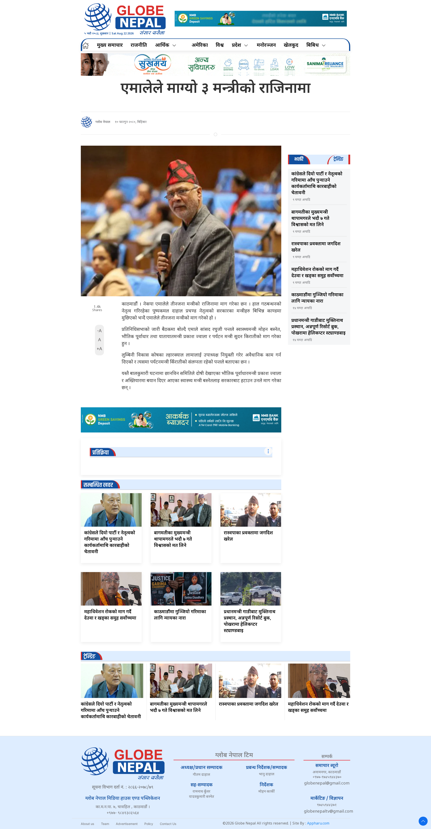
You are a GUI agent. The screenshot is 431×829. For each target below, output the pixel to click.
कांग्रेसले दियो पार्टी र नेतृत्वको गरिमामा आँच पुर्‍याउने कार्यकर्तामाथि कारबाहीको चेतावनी (111, 711)
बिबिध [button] (312, 45)
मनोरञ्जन (266, 45)
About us (87, 824)
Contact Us (168, 824)
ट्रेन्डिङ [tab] (338, 159)
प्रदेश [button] (236, 45)
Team (105, 824)
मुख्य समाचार (110, 45)
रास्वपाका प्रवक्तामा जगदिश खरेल (248, 704)
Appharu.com (318, 823)
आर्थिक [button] (162, 45)
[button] (423, 821)
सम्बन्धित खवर (98, 485)
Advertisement (127, 824)
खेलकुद (291, 45)
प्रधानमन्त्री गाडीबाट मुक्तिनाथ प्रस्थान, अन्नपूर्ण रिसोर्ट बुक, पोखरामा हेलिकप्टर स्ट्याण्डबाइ (318, 327)
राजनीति (139, 45)
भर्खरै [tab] (298, 159)
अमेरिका (200, 45)
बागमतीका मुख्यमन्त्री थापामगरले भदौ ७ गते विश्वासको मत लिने (173, 539)
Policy (148, 824)
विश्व (220, 45)
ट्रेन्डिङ (89, 656)
